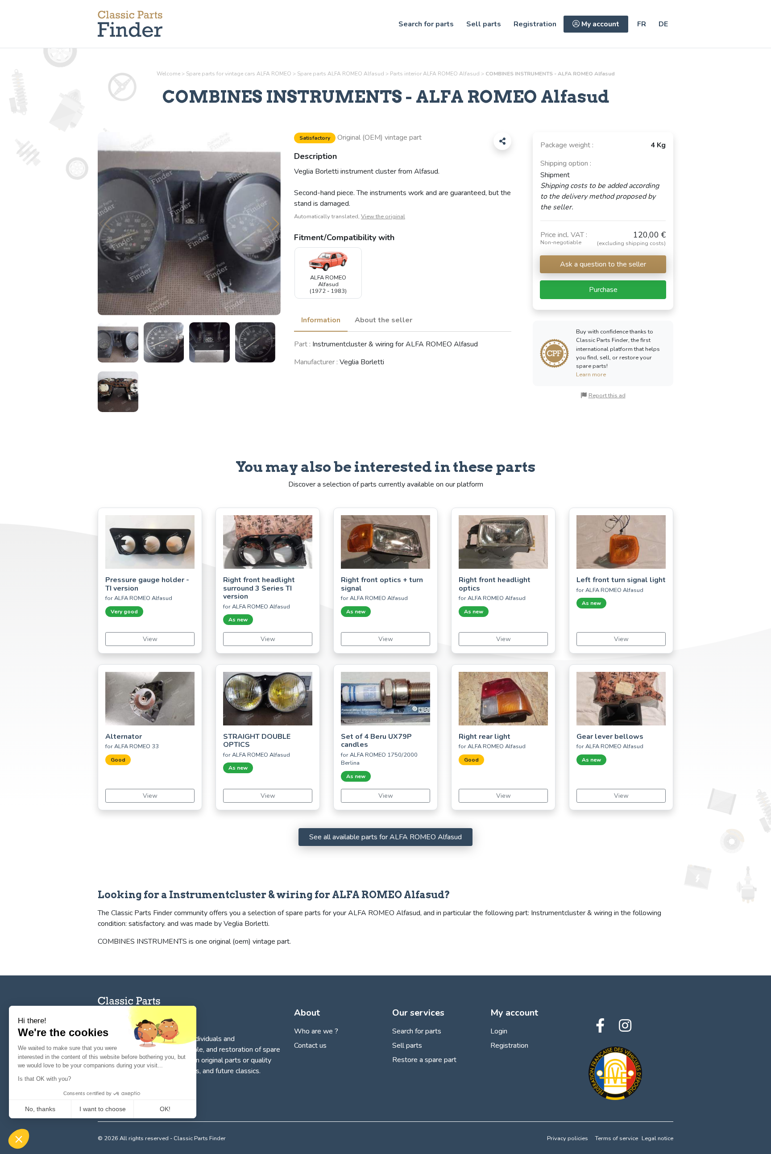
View (150, 639)
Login (498, 1031)
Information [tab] (320, 320)
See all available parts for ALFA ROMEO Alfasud (385, 837)
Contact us (310, 1045)
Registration (535, 24)
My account (599, 24)
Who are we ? (316, 1031)
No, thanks (40, 1108)
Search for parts (426, 24)
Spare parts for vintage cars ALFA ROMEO (238, 73)
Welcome (168, 73)
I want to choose (102, 1108)
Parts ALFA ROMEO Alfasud (435, 73)
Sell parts (483, 24)
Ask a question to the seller (603, 264)
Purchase (603, 290)
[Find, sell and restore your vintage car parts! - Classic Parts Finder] (130, 24)
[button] (273, 223)
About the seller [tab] (383, 320)
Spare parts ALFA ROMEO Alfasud (340, 73)
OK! (165, 1108)
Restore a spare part (424, 1060)
